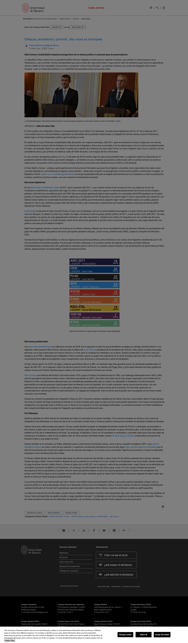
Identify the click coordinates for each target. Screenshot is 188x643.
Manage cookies (125, 634)
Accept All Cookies (162, 634)
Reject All (143, 634)
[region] (94, 635)
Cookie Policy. (10, 640)
